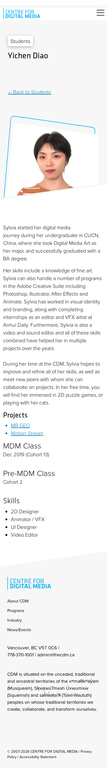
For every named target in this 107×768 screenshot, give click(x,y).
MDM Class (22, 445)
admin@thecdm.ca (56, 654)
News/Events (19, 629)
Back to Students (32, 91)
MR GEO (20, 425)
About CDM (18, 601)
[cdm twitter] (33, 723)
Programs (15, 610)
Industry (14, 620)
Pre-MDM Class (29, 473)
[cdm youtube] (45, 723)
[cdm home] (22, 13)
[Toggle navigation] (100, 16)
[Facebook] (53, 74)
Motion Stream (27, 433)
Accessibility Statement (37, 756)
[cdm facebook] (22, 723)
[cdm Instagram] (11, 723)
